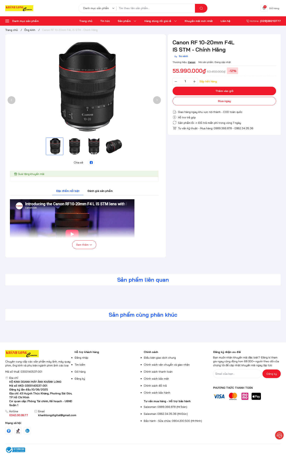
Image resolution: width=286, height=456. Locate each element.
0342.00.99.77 (18, 415)
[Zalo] (27, 431)
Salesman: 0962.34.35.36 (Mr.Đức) (166, 414)
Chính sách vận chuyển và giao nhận (167, 364)
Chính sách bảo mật (156, 378)
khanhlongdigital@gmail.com (57, 415)
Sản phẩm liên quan (143, 279)
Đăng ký (80, 378)
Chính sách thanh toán (158, 371)
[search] (201, 8)
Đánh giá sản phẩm (100, 191)
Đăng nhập (81, 357)
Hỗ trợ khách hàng (87, 352)
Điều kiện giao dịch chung (160, 357)
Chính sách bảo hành (157, 392)
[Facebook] (9, 431)
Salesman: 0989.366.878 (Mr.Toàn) (165, 407)
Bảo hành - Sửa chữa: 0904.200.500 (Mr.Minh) (173, 421)
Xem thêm (82, 244)
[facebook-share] (91, 162)
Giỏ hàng (80, 371)
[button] (11, 100)
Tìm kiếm (80, 364)
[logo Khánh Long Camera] (39, 353)
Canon (191, 62)
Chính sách (151, 352)
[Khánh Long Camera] (19, 8)
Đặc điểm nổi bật (68, 191)
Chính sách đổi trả (155, 385)
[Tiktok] (18, 430)
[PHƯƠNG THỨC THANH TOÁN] (247, 396)
